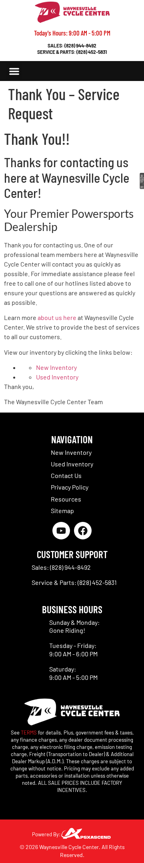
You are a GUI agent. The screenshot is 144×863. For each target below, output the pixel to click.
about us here (57, 317)
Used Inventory (57, 377)
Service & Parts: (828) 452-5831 (72, 52)
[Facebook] (83, 530)
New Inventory (56, 367)
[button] (14, 71)
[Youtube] (61, 530)
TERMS (29, 732)
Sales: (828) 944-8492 (72, 45)
